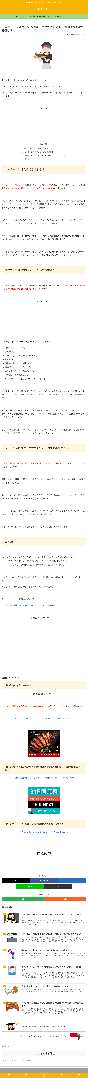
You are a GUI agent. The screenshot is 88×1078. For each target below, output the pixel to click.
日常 (12, 678)
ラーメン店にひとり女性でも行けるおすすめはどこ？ (44, 155)
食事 (18, 678)
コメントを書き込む (44, 1053)
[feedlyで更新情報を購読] (23, 899)
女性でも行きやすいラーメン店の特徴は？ (40, 152)
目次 (41, 144)
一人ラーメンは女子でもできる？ (37, 148)
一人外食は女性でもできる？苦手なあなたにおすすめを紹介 (30, 605)
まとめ (26, 159)
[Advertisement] (44, 123)
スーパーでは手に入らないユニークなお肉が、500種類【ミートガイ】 (45, 718)
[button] (58, 886)
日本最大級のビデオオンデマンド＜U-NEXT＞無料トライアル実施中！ (45, 778)
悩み (5, 678)
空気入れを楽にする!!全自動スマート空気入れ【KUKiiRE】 (45, 832)
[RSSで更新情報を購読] (65, 899)
